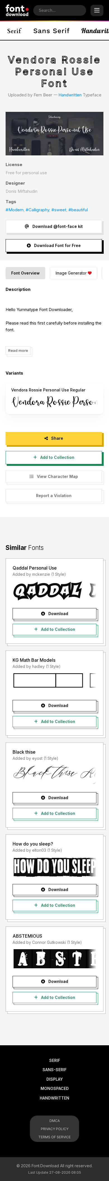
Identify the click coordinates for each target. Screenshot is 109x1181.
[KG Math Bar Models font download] (54, 682)
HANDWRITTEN (54, 1098)
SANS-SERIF (54, 1069)
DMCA (54, 1121)
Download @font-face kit (57, 226)
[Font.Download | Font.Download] (17, 10)
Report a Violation (54, 495)
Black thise (24, 752)
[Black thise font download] (54, 775)
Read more (18, 350)
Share (56, 438)
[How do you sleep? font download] (54, 866)
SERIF (54, 1060)
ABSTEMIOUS (27, 936)
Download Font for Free (57, 245)
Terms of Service (54, 1137)
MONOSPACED (55, 1088)
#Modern (14, 209)
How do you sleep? (33, 844)
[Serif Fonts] (14, 30)
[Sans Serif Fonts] (51, 30)
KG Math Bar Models (34, 660)
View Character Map (57, 476)
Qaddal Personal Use (35, 568)
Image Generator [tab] (71, 273)
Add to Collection (56, 457)
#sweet (58, 209)
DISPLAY (54, 1079)
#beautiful (78, 209)
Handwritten (70, 95)
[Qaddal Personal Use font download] (54, 591)
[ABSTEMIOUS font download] (54, 958)
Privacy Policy (54, 1129)
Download (57, 613)
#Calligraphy (37, 209)
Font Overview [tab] (25, 273)
